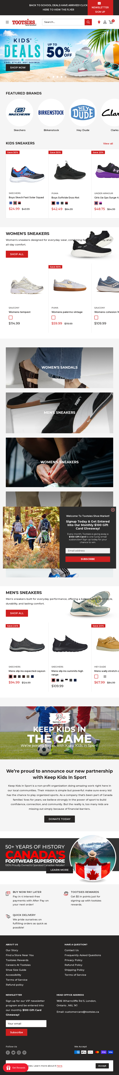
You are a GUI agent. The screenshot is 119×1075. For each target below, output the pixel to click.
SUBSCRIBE (88, 559)
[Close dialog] (112, 509)
